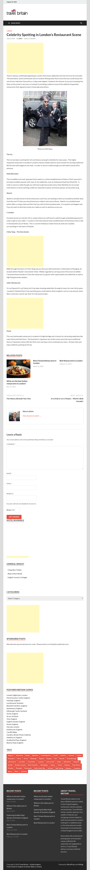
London (9, 31)
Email (10, 483)
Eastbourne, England (14, 729)
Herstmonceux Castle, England (18, 698)
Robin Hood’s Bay (39, 768)
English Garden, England (16, 722)
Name (9, 473)
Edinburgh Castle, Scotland (17, 711)
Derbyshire (11, 758)
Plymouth (19, 768)
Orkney (52, 765)
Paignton (67, 765)
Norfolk (10, 765)
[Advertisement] (25, 58)
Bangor (27, 755)
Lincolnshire (31, 762)
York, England (12, 719)
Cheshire (63, 755)
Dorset (26, 758)
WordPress (71, 864)
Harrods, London (13, 727)
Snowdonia (77, 768)
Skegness (68, 768)
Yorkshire (24, 771)
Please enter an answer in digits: (21, 504)
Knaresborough (71, 758)
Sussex (10, 771)
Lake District (12, 762)
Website (10, 494)
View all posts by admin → (32, 416)
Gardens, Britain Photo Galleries (19, 735)
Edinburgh (33, 758)
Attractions (19, 755)
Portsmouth (28, 768)
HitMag (80, 864)
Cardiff (55, 755)
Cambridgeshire (46, 755)
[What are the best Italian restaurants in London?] (18, 369)
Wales (16, 771)
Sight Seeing (59, 768)
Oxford (59, 765)
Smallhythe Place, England (16, 740)
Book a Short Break (15, 574)
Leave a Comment (30, 38)
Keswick (62, 758)
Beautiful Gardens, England (17, 706)
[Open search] (81, 23)
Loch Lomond (50, 762)
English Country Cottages (17, 577)
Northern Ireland (20, 765)
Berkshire (35, 755)
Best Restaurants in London (71, 361)
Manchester (67, 762)
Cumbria (79, 755)
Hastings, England (13, 700)
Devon (19, 758)
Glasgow (49, 758)
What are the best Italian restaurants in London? (17, 382)
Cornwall (71, 755)
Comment (11, 444)
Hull (55, 758)
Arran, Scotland (12, 716)
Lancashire (21, 762)
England (41, 758)
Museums (76, 762)
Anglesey (11, 755)
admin (20, 38)
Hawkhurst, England (14, 737)
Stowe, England (12, 724)
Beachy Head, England (15, 743)
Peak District (76, 765)
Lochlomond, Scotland (15, 703)
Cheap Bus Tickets (15, 570)
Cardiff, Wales (12, 732)
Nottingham (44, 765)
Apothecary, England (14, 708)
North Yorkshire (33, 765)
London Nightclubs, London (17, 695)
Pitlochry (11, 768)
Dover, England (12, 714)
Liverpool (41, 762)
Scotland (50, 768)
